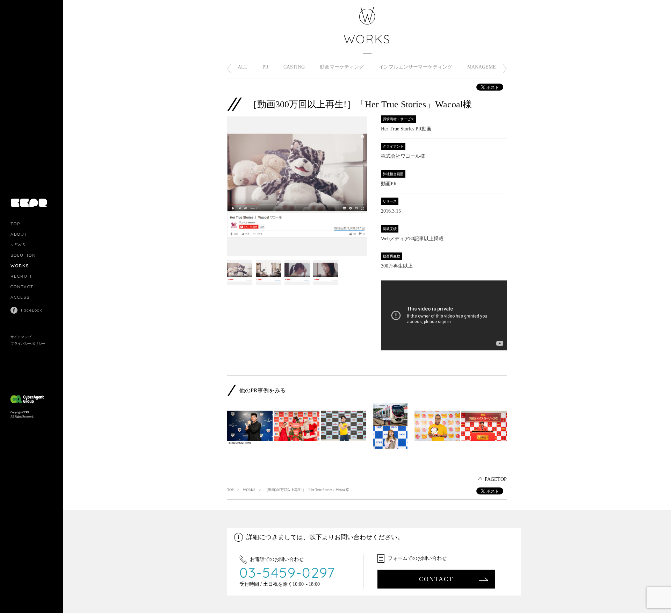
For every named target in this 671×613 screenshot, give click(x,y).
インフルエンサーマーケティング (415, 67)
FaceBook (32, 310)
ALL (242, 67)
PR (265, 67)
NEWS (18, 244)
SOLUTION (23, 255)
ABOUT (19, 234)
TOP (15, 223)
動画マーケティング (342, 67)
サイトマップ (20, 337)
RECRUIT (21, 276)
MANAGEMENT (485, 67)
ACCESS (20, 297)
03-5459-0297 (287, 572)
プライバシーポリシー (27, 343)
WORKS (19, 265)
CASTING (294, 67)
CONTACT (22, 286)
